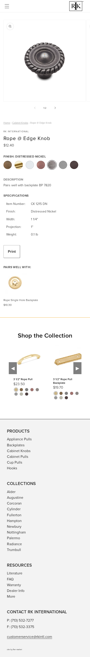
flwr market (17, 649)
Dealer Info (15, 590)
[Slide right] (55, 108)
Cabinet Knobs (18, 450)
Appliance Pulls (19, 439)
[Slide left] (35, 108)
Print (12, 251)
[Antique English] (7, 165)
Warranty (14, 584)
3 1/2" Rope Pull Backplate (62, 380)
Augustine (15, 497)
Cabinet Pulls (17, 456)
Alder (11, 491)
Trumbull (14, 549)
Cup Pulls (14, 462)
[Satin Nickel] (63, 165)
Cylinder (14, 508)
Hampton (14, 520)
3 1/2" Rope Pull (23, 379)
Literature (14, 573)
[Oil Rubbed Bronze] (74, 165)
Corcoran (14, 503)
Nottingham (16, 532)
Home (6, 123)
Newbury (14, 526)
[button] (7, 6)
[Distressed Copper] (41, 165)
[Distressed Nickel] (52, 165)
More (11, 596)
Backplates (15, 445)
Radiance (14, 543)
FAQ (10, 579)
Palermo (13, 537)
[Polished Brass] (19, 165)
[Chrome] (30, 165)
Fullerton (14, 514)
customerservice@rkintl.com (29, 636)
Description (13, 179)
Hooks (12, 468)
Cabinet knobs (20, 123)
